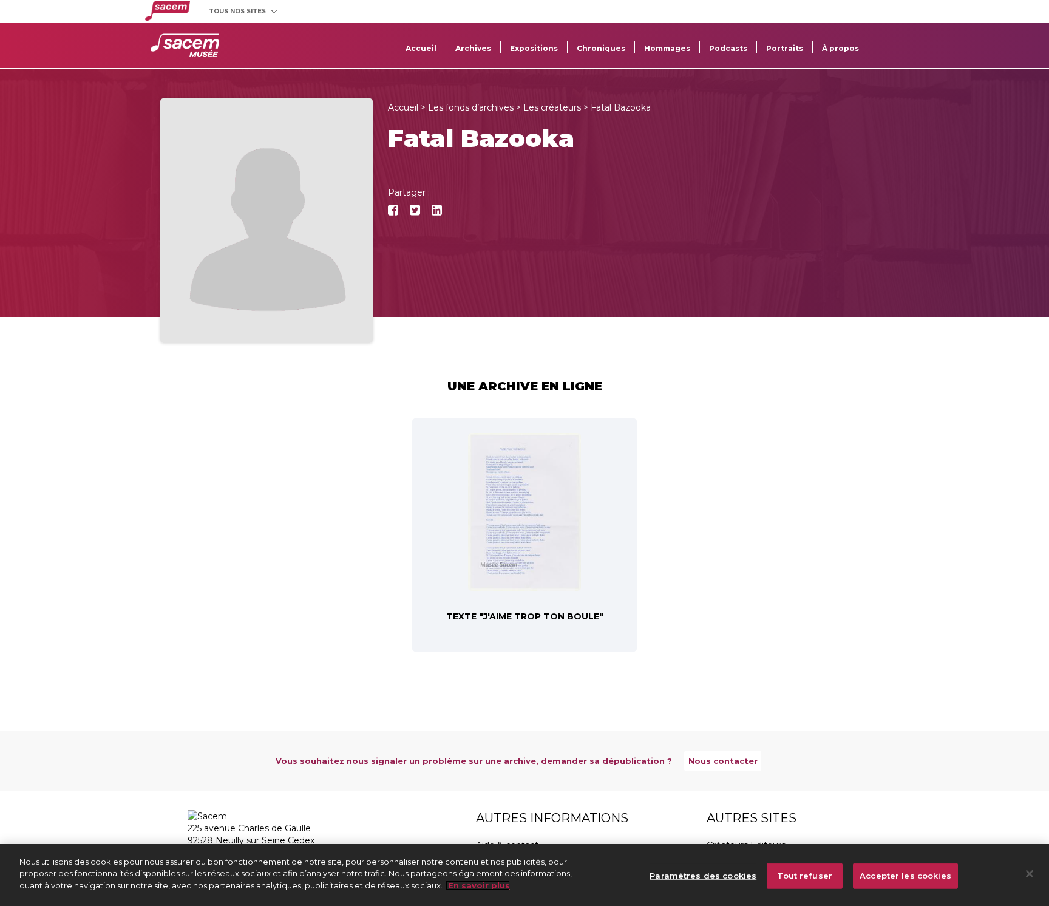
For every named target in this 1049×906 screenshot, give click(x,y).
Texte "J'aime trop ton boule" (524, 616)
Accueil (421, 48)
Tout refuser (804, 875)
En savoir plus (478, 885)
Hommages (667, 48)
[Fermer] (1029, 873)
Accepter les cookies (905, 875)
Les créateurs (552, 107)
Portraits (784, 48)
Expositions (534, 48)
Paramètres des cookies (703, 875)
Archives (473, 48)
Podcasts (728, 48)
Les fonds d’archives (471, 107)
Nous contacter (723, 761)
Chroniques (601, 48)
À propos (840, 48)
